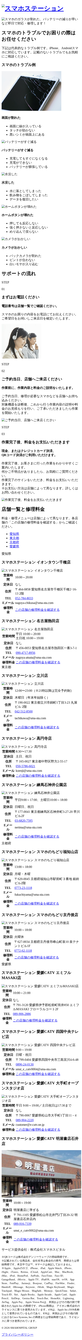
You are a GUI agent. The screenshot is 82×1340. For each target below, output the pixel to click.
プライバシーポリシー (17, 1334)
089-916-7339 (22, 1223)
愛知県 (14, 534)
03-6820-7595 (24, 820)
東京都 (14, 538)
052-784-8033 (24, 598)
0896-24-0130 (25, 1064)
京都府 (14, 542)
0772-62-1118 (23, 950)
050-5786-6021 (25, 766)
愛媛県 (14, 546)
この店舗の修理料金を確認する (37, 609)
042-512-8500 (24, 711)
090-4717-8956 (25, 652)
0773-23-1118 (23, 888)
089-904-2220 (25, 1120)
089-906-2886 (22, 1014)
